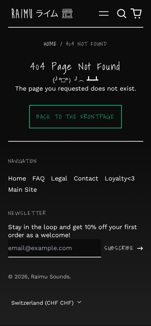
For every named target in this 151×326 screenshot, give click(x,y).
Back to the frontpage (75, 117)
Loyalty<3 (120, 178)
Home (50, 43)
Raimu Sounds (50, 276)
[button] (122, 13)
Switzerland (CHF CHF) (43, 302)
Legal (59, 178)
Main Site (22, 189)
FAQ (38, 178)
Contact (86, 178)
